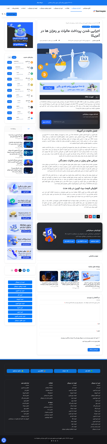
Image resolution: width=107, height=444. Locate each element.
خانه (98, 23)
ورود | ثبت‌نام (11, 14)
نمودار (9, 62)
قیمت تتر (74, 388)
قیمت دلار (74, 427)
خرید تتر (20, 295)
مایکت (64, 371)
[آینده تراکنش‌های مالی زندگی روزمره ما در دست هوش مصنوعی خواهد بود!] (70, 276)
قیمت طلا (74, 419)
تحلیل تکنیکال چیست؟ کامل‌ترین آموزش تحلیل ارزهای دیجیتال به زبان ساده (14, 170)
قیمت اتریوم (73, 393)
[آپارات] (49, 441)
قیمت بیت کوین (72, 390)
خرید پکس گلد (96, 406)
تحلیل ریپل (26, 408)
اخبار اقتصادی (86, 27)
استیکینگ (50, 393)
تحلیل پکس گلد (25, 398)
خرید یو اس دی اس (95, 427)
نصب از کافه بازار (69, 241)
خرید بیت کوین (20, 291)
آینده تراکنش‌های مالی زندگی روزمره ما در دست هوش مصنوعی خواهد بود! (70, 284)
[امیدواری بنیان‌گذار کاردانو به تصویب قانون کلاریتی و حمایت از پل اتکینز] (28, 162)
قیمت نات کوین (72, 411)
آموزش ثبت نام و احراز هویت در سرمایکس (19, 419)
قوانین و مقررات (49, 412)
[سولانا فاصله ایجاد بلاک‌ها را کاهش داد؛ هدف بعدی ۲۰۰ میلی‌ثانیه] (28, 145)
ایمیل (98, 331)
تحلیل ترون (26, 401)
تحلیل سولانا (26, 406)
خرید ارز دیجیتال (20, 282)
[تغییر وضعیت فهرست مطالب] (96, 97)
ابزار (9, 8)
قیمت (14, 57)
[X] (98, 216)
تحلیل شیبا (26, 414)
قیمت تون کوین (72, 414)
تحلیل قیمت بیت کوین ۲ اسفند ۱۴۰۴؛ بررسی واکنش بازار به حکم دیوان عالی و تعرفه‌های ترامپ (92, 284)
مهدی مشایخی (95, 40)
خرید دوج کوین (20, 303)
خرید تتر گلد (97, 408)
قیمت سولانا (73, 408)
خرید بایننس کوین (20, 316)
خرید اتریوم (20, 299)
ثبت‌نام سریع (46, 122)
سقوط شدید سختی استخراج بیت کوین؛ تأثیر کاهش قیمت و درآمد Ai (49, 283)
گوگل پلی (40, 371)
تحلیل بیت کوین (25, 388)
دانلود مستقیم (95, 241)
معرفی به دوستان (48, 395)
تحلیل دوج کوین (25, 411)
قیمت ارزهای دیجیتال (20, 286)
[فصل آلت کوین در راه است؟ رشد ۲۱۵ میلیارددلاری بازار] (28, 137)
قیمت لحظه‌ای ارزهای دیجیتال (69, 429)
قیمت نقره (73, 424)
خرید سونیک (97, 414)
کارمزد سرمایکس (48, 415)
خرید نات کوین (96, 416)
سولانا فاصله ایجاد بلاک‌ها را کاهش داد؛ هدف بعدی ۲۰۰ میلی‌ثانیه (15, 144)
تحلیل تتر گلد (26, 395)
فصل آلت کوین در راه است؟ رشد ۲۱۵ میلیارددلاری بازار (15, 136)
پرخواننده (13, 129)
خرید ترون (20, 312)
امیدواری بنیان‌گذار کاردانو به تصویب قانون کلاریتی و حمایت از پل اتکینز (15, 162)
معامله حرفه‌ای (49, 388)
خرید (9, 57)
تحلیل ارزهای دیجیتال (46, 8)
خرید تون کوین (96, 419)
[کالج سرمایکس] (99, 11)
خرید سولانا (97, 411)
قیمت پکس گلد (72, 403)
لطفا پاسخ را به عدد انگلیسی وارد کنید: (91, 341)
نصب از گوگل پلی (82, 241)
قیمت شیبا (73, 398)
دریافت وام (40, 3)
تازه (29, 129)
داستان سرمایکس (48, 407)
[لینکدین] (94, 216)
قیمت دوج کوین (72, 395)
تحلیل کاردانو (26, 403)
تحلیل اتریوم (26, 393)
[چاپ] (86, 216)
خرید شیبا (20, 308)
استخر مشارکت (49, 390)
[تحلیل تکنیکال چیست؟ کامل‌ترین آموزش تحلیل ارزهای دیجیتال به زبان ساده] (28, 170)
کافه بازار (87, 371)
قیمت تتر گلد (73, 406)
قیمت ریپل (73, 401)
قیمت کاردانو (73, 416)
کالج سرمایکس (86, 8)
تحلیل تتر (27, 390)
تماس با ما (50, 410)
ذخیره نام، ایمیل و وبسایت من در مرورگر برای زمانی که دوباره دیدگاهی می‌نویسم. (79, 338)
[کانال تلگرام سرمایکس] (70, 87)
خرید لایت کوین (96, 421)
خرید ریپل (98, 403)
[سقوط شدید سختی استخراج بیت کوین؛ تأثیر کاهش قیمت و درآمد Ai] (49, 276)
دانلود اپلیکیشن (49, 417)
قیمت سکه (73, 421)
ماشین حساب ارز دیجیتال (47, 398)
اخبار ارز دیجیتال (77, 8)
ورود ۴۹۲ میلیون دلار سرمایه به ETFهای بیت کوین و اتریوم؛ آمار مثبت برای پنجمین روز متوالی (14, 153)
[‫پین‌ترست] (90, 216)
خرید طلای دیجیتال (20, 321)
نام (98, 324)
